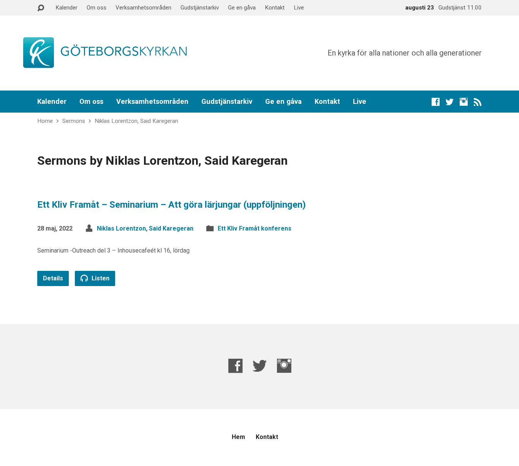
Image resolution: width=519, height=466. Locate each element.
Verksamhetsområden (143, 7)
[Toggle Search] (40, 8)
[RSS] (478, 102)
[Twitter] (450, 102)
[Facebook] (436, 102)
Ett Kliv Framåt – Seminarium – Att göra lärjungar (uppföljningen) (171, 204)
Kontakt (275, 7)
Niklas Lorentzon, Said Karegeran (136, 121)
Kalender (66, 7)
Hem (238, 437)
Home (45, 121)
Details (53, 278)
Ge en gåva (242, 7)
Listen (99, 278)
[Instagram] (464, 102)
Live (299, 7)
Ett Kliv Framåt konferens (254, 228)
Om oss (96, 7)
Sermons (73, 121)
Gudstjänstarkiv (199, 7)
